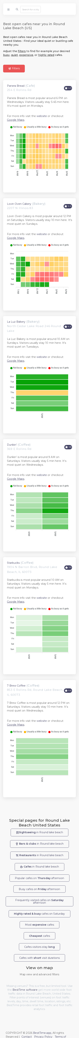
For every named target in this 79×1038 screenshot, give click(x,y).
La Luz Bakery (16, 321)
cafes (39, 936)
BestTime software (24, 989)
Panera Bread (15, 86)
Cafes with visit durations (39, 958)
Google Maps (15, 120)
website (42, 116)
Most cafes (39, 924)
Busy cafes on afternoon (39, 889)
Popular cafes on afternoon (39, 878)
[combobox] (30, 9)
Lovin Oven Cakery (19, 204)
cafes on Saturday (39, 913)
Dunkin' (12, 444)
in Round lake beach (41, 832)
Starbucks (13, 563)
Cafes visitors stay (39, 947)
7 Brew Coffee (16, 685)
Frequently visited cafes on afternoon (39, 901)
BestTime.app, (42, 1033)
